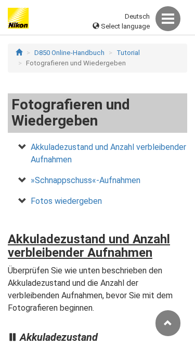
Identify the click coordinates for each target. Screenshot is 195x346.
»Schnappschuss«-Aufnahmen (85, 180)
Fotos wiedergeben (66, 201)
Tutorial (128, 53)
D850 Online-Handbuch (69, 53)
